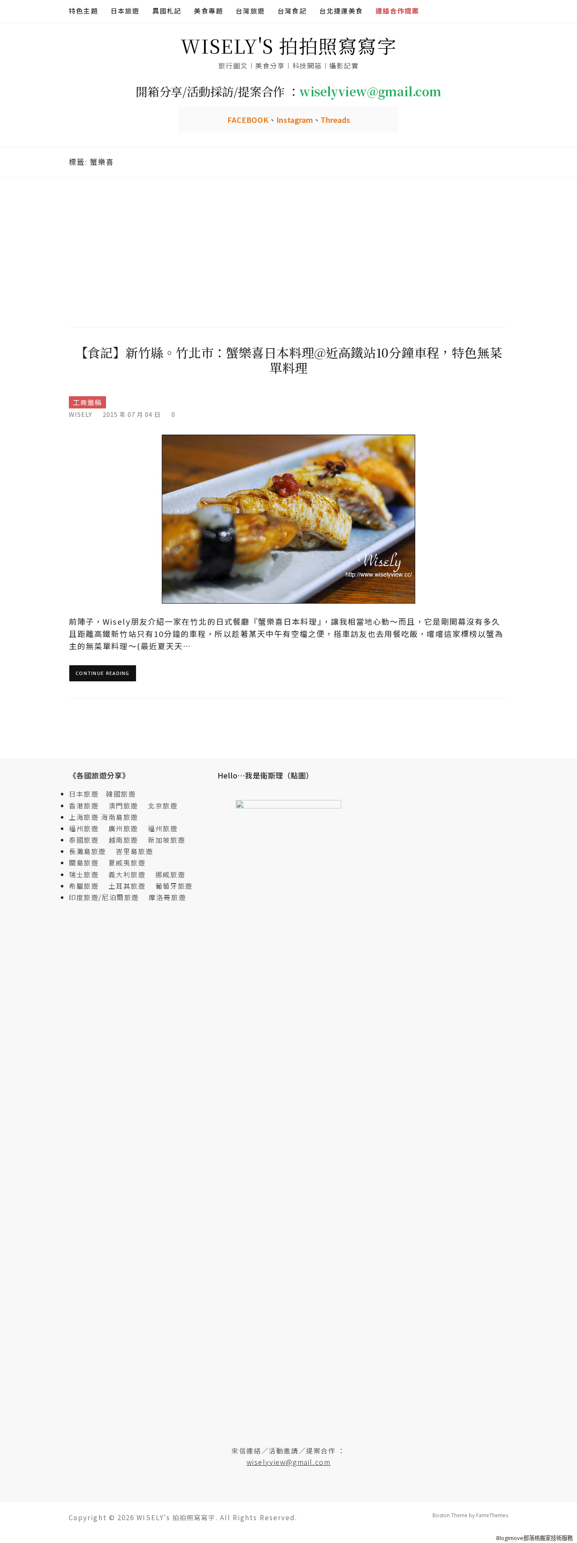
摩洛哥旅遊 (167, 897)
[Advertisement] (288, 251)
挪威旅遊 (170, 874)
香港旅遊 (83, 805)
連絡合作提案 (397, 11)
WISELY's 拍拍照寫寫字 (288, 45)
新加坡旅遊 (166, 840)
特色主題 (83, 11)
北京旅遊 (162, 805)
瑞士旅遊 (87, 874)
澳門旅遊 (123, 805)
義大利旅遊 (127, 874)
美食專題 (208, 11)
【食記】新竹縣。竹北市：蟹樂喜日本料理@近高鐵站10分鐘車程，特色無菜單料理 (288, 360)
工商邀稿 (87, 402)
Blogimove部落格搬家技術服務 (534, 1538)
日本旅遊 (125, 11)
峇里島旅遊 (134, 851)
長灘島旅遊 (87, 851)
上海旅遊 (83, 817)
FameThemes (492, 1515)
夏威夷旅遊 (127, 862)
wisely (80, 414)
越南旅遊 (127, 840)
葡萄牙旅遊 (174, 886)
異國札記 (167, 11)
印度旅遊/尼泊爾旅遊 (108, 897)
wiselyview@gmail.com (289, 1462)
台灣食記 (292, 11)
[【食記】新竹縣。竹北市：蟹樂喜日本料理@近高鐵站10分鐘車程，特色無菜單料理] (288, 518)
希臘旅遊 (87, 886)
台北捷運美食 (341, 11)
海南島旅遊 (119, 817)
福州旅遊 (87, 828)
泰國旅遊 (87, 840)
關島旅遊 (87, 862)
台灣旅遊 (250, 11)
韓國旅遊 (121, 794)
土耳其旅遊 (131, 886)
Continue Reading (103, 673)
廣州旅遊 (123, 828)
